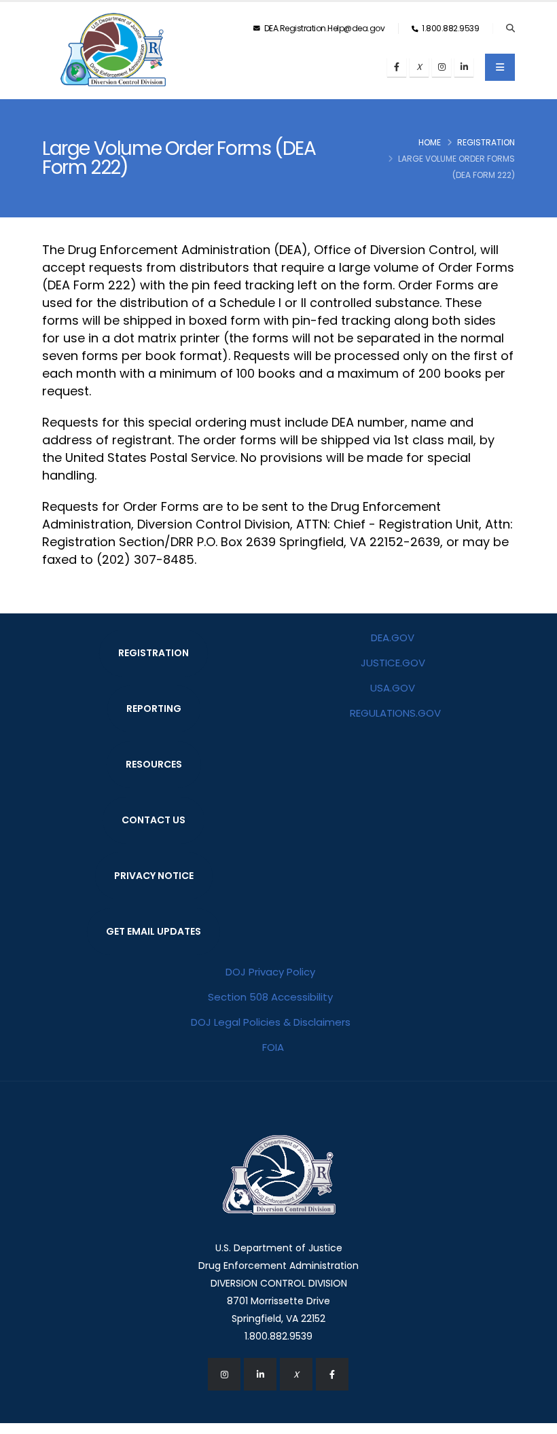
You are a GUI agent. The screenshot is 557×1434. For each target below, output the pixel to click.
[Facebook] (396, 67)
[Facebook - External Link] (332, 1374)
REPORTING (153, 708)
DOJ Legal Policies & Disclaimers (271, 1022)
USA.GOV (392, 688)
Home (429, 142)
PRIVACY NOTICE (154, 875)
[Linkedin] (463, 67)
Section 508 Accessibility (270, 997)
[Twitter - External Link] (296, 1374)
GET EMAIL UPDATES (153, 931)
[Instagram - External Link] (224, 1374)
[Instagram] (441, 67)
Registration (486, 142)
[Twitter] (419, 67)
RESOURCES (154, 764)
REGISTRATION (153, 653)
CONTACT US (153, 820)
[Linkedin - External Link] (260, 1374)
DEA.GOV (392, 637)
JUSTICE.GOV (393, 663)
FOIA (273, 1047)
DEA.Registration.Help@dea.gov (323, 28)
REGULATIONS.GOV (395, 713)
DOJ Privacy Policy (270, 972)
